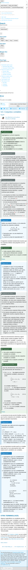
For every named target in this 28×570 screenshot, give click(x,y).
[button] (5, 84)
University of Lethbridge (10, 118)
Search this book (3, 24)
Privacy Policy (4, 561)
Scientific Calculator (7, 74)
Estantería (14, 108)
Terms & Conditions (11, 561)
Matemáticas (24, 108)
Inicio (6, 108)
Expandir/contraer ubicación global (26, 108)
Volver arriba (3, 542)
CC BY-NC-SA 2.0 (5, 537)
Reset (2, 38)
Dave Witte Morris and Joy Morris (12, 117)
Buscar (2, 568)
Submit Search (4, 29)
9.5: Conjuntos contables (13, 534)
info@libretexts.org (6, 564)
